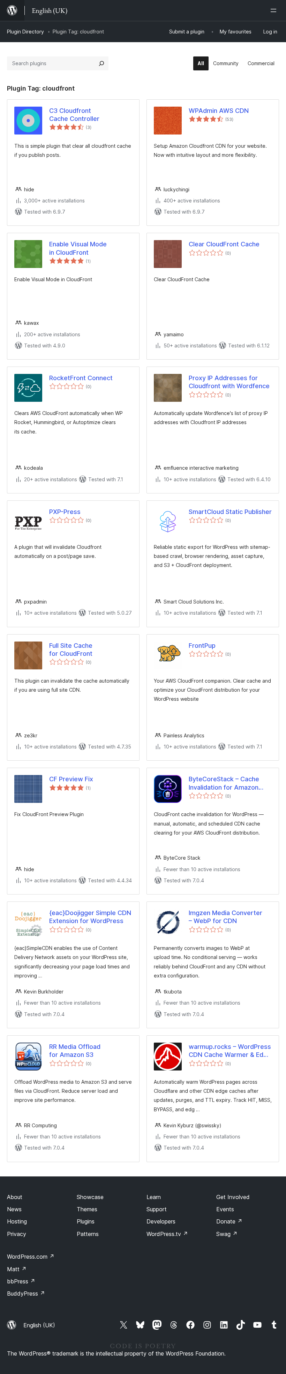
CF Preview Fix (71, 779)
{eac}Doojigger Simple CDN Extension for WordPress (90, 916)
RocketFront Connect (81, 378)
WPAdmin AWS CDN (219, 110)
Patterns (88, 1233)
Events (225, 1209)
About (14, 1196)
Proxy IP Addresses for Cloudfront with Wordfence (229, 382)
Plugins (86, 1221)
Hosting (17, 1221)
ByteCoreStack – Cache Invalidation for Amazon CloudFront (224, 783)
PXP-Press (65, 511)
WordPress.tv (167, 1233)
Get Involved (233, 1196)
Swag (227, 1233)
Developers (160, 1221)
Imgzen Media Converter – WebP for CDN (225, 916)
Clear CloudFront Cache (224, 244)
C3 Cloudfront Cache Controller (74, 114)
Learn (153, 1196)
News (14, 1209)
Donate (229, 1221)
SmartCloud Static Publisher (230, 511)
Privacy (16, 1233)
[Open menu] (275, 10)
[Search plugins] (101, 63)
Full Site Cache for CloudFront (70, 649)
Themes (87, 1209)
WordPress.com (30, 1256)
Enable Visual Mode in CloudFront (78, 248)
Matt (17, 1269)
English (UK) (39, 1325)
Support (156, 1209)
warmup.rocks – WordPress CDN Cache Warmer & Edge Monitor (230, 1051)
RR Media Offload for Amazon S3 (74, 1050)
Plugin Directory (25, 31)
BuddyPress (26, 1293)
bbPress (21, 1281)
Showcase (90, 1196)
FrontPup (202, 645)
